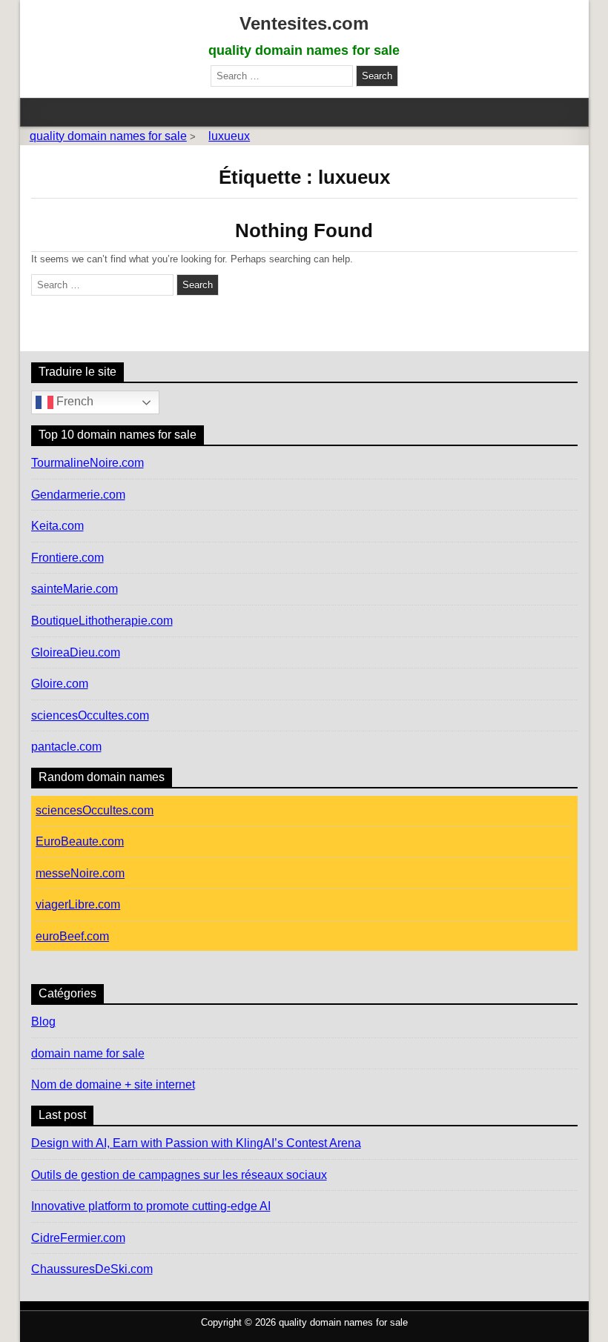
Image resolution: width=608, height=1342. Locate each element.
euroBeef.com (72, 936)
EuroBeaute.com (80, 841)
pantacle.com (66, 746)
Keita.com (57, 525)
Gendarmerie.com (78, 494)
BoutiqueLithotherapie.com (102, 620)
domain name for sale (88, 1053)
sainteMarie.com (74, 588)
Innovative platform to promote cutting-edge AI (151, 1206)
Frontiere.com (67, 557)
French (73, 401)
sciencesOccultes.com (90, 715)
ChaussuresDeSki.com (92, 1269)
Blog (43, 1021)
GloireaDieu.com (75, 652)
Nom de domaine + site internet (113, 1084)
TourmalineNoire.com (87, 462)
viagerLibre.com (78, 904)
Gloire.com (59, 683)
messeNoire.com (80, 873)
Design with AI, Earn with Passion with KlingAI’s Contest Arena (196, 1143)
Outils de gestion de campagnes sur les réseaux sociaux (179, 1175)
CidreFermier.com (78, 1238)
